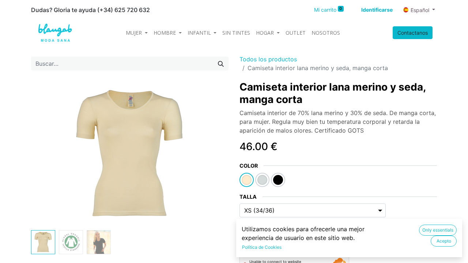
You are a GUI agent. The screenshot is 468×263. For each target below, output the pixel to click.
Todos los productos (268, 59)
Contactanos (412, 33)
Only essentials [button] (437, 230)
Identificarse (377, 10)
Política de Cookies (262, 247)
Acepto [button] (444, 241)
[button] (46, 154)
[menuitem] (236, 32)
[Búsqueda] (221, 63)
